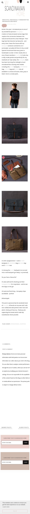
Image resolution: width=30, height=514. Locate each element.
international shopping (18, 324)
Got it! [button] (15, 511)
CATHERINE (23, 67)
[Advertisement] (15, 486)
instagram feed (6, 284)
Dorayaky (19, 31)
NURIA (17, 69)
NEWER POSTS (7, 427)
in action (18, 55)
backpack (4, 46)
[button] (4, 25)
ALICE (11, 67)
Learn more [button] (6, 507)
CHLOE (7, 69)
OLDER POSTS (24, 427)
